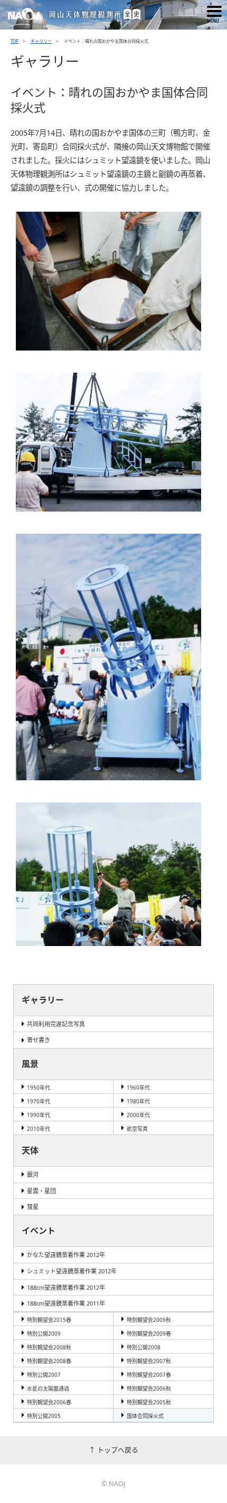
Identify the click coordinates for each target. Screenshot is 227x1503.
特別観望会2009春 (149, 1333)
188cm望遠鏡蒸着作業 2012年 (66, 1287)
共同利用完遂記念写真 (56, 1024)
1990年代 (38, 1115)
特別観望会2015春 (49, 1320)
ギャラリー (41, 41)
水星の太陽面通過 (48, 1388)
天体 (30, 1150)
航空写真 (137, 1128)
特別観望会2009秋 (149, 1320)
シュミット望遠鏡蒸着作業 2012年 (72, 1271)
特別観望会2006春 (49, 1402)
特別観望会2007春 (149, 1374)
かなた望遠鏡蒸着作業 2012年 (66, 1255)
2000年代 (138, 1115)
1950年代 (38, 1087)
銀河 (33, 1174)
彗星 (33, 1207)
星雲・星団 (41, 1191)
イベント (38, 1230)
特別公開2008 (143, 1347)
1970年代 (38, 1101)
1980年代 (138, 1101)
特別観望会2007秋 (149, 1361)
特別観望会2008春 (49, 1361)
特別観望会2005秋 (149, 1402)
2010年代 (38, 1128)
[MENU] (214, 11)
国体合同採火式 (145, 1416)
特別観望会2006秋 (149, 1388)
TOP (14, 41)
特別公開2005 (44, 1416)
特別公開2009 (44, 1333)
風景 (30, 1064)
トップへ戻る (117, 1449)
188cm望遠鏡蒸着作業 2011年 (66, 1303)
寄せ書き (38, 1040)
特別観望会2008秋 (49, 1347)
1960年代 (138, 1087)
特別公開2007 (44, 1374)
